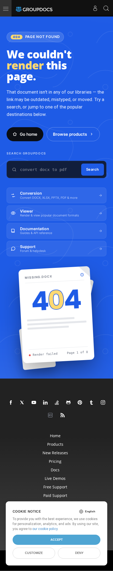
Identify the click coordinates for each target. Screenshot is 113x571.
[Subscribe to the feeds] (62, 415)
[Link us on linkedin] (45, 402)
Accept (56, 539)
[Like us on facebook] (11, 402)
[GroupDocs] (34, 8)
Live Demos (55, 478)
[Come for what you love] (91, 402)
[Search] (106, 8)
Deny (79, 552)
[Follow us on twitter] (22, 402)
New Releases (55, 452)
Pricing (55, 461)
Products (55, 444)
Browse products (70, 134)
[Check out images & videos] (103, 402)
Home (55, 435)
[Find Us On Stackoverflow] (57, 402)
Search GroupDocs (26, 153)
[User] (95, 8)
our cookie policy (45, 529)
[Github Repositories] (68, 402)
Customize (34, 552)
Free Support (55, 487)
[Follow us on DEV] (51, 415)
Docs (55, 469)
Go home (28, 134)
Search (92, 169)
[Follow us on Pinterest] (80, 402)
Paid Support (55, 495)
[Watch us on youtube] (34, 402)
